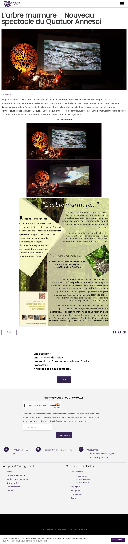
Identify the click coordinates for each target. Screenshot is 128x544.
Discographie (76, 494)
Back (9, 332)
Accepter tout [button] (117, 539)
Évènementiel (13, 483)
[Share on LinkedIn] (124, 332)
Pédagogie (75, 490)
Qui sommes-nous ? (16, 475)
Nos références (13, 486)
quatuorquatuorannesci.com (58, 450)
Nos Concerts (77, 471)
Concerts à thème (82, 476)
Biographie (75, 486)
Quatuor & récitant (83, 479)
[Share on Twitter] (119, 332)
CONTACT (64, 379)
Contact (10, 490)
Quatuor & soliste (82, 482)
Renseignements (64, 119)
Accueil (10, 471)
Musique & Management (17, 479)
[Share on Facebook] (114, 332)
